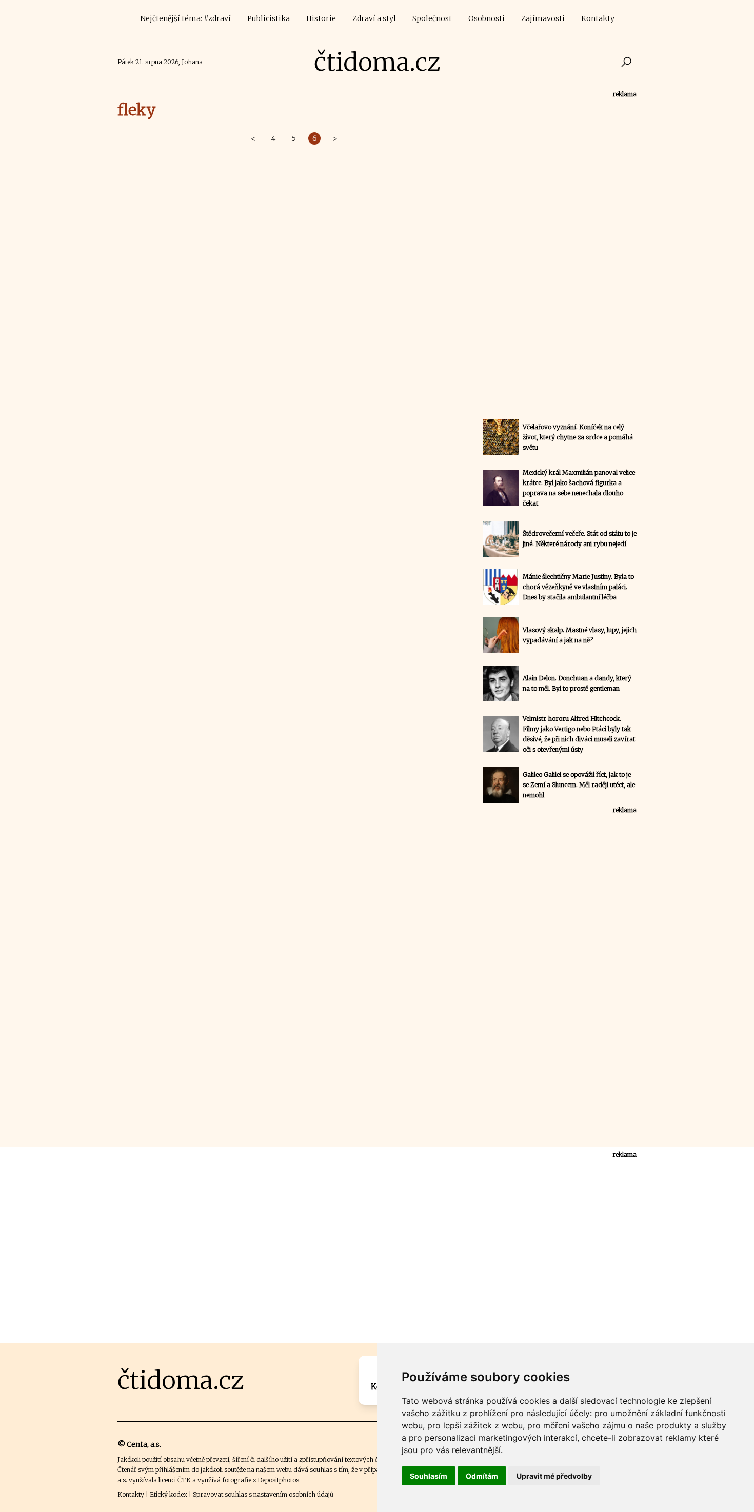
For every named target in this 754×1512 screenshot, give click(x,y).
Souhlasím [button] (428, 1475)
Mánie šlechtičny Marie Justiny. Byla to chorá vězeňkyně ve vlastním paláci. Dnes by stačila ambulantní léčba (578, 587)
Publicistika (268, 18)
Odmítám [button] (482, 1475)
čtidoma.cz (377, 62)
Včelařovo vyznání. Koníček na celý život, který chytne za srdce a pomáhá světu (578, 437)
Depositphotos (278, 1480)
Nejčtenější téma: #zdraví (185, 18)
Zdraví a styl (374, 18)
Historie (321, 18)
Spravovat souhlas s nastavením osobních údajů (263, 1494)
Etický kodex (168, 1494)
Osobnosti (486, 18)
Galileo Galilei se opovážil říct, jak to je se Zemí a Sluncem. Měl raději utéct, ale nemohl (579, 785)
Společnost (432, 18)
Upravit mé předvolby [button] (554, 1475)
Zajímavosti (543, 18)
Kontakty (597, 18)
